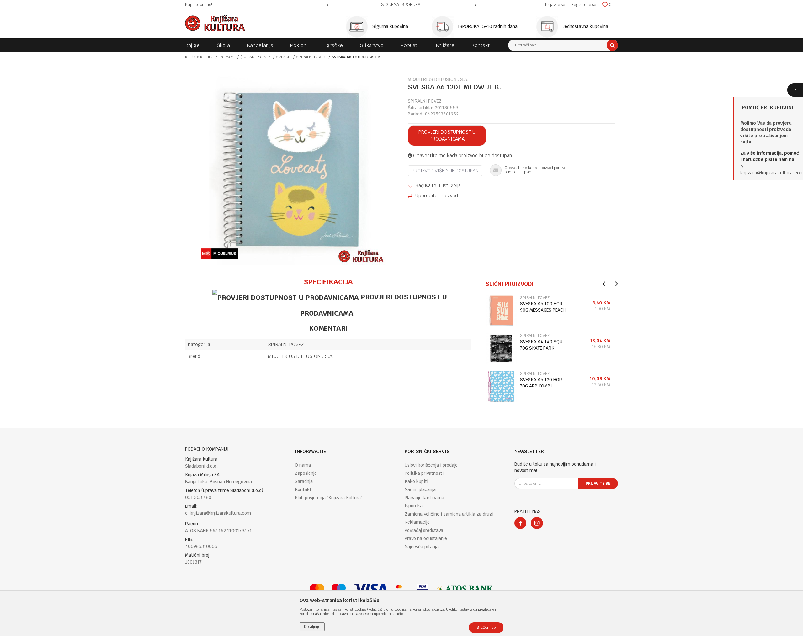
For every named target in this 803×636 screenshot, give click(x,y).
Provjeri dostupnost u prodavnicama (447, 135)
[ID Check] (402, 589)
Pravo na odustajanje (426, 538)
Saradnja (304, 481)
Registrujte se (583, 4)
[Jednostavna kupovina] (548, 27)
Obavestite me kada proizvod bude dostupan (462, 155)
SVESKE (283, 57)
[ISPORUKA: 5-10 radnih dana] (444, 27)
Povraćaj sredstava (424, 530)
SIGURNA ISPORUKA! (401, 4)
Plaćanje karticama (424, 497)
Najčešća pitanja (422, 546)
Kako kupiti (416, 481)
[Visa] (370, 589)
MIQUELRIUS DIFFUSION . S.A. (301, 356)
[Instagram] (537, 523)
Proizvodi (226, 57)
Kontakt (303, 489)
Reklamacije (417, 522)
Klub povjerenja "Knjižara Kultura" (328, 497)
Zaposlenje (306, 473)
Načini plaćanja (420, 489)
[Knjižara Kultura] (215, 23)
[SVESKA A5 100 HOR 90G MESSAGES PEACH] (501, 310)
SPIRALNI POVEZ (311, 57)
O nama (303, 465)
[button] (563, 45)
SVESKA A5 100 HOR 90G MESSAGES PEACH (543, 307)
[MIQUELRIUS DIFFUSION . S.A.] (219, 253)
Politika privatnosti (424, 473)
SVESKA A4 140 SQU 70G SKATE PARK (541, 345)
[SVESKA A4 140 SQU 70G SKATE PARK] (501, 348)
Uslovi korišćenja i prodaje (431, 465)
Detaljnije (312, 626)
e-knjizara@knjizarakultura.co (770, 169)
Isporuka (414, 506)
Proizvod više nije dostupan (445, 171)
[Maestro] (339, 589)
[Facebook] (520, 523)
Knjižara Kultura (199, 57)
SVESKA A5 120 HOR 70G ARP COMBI (541, 383)
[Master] (317, 589)
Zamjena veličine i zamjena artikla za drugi (449, 514)
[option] (402, 4)
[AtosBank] (464, 589)
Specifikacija (328, 281)
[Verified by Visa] (422, 589)
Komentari (328, 328)
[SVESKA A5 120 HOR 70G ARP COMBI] (501, 386)
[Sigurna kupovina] (358, 27)
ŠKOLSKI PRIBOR (255, 57)
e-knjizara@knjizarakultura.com (218, 513)
